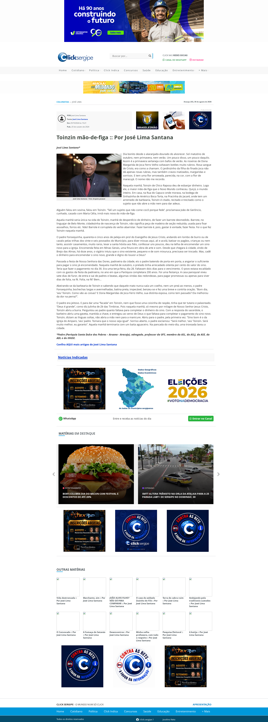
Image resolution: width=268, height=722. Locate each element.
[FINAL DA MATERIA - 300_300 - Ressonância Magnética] (84, 388)
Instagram (198, 60)
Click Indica (111, 70)
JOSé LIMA (77, 102)
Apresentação (202, 704)
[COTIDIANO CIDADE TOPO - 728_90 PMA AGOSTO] (134, 87)
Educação (161, 70)
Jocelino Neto (169, 719)
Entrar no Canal (202, 418)
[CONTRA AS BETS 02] (134, 666)
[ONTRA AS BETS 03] (136, 530)
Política (94, 70)
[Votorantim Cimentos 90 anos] (134, 21)
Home (63, 70)
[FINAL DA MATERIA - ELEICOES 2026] (188, 388)
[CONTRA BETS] (188, 530)
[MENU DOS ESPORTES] (147, 120)
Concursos (131, 70)
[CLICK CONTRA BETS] (200, 120)
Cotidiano (78, 70)
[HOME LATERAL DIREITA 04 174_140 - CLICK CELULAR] (174, 120)
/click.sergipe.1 (146, 719)
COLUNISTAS (63, 102)
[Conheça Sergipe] (136, 388)
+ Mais (203, 70)
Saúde (147, 70)
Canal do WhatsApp (175, 60)
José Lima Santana (80, 119)
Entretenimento (183, 70)
